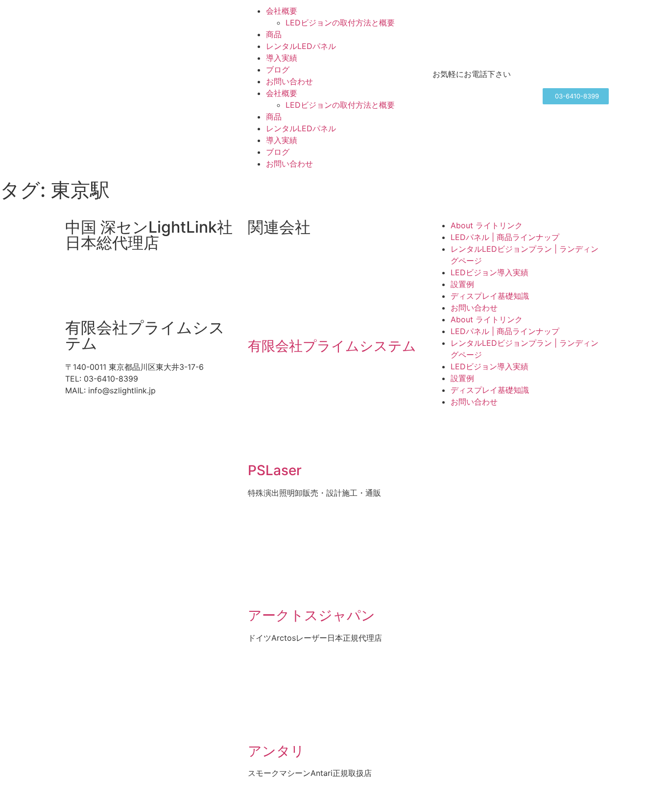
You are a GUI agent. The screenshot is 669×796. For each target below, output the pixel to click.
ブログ (277, 69)
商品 (274, 34)
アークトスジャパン (311, 615)
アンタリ (276, 751)
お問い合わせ (289, 81)
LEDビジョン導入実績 (489, 272)
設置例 (462, 284)
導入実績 (281, 58)
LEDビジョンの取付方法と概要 (340, 22)
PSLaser (275, 470)
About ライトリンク (487, 225)
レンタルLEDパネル (301, 46)
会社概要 (281, 11)
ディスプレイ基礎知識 (490, 296)
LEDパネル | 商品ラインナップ (505, 237)
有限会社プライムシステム (332, 346)
